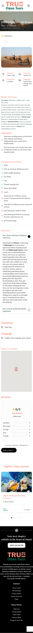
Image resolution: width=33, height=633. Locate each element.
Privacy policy (16, 593)
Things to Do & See (16, 620)
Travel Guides (16, 612)
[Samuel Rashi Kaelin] (28, 492)
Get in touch (16, 588)
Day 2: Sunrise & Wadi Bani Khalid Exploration (14, 310)
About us (16, 609)
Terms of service (16, 596)
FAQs (16, 599)
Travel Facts (16, 615)
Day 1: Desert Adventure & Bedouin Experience (15, 236)
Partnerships (16, 591)
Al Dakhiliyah (11, 26)
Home (3, 26)
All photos (25, 64)
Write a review (8, 450)
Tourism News (16, 617)
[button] (28, 5)
